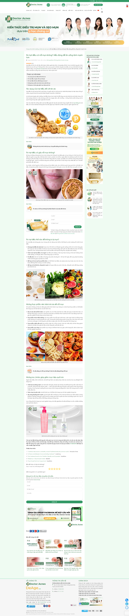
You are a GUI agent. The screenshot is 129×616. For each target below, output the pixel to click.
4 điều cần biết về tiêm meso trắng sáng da (97, 208)
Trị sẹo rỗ (58, 10)
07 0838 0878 (73, 443)
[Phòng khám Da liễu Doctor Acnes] (34, 4)
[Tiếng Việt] (127, 6)
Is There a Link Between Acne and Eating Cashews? (41, 454)
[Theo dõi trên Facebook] (90, 1)
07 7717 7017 (61, 591)
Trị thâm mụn (50, 10)
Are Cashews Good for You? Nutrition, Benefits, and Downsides (44, 456)
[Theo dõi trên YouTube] (49, 606)
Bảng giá (65, 10)
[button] (101, 9)
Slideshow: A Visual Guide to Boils (36, 458)
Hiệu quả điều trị (79, 10)
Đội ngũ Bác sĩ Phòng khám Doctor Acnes (57, 60)
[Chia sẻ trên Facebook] (31, 531)
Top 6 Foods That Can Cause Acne (37, 461)
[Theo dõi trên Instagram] (91, 1)
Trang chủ (29, 10)
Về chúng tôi (36, 10)
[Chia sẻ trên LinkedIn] (38, 531)
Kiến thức (70, 10)
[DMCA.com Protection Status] (42, 531)
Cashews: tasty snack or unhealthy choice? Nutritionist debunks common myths (48, 451)
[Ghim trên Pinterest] (35, 531)
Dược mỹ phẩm (88, 10)
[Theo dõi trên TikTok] (92, 1)
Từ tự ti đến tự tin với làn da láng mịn (97, 193)
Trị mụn (43, 10)
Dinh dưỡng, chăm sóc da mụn (41, 49)
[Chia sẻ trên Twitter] (33, 531)
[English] (73, 605)
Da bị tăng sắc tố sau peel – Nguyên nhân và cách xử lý (97, 214)
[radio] (49, 469)
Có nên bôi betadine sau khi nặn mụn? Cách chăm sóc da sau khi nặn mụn (97, 201)
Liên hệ (94, 10)
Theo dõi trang (85, 603)
